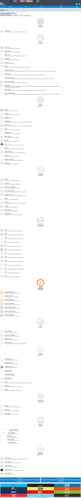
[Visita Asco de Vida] (13, 488)
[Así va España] (19, 1)
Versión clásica (44, 497)
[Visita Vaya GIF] (40, 495)
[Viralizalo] (38, 1)
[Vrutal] (23, 1)
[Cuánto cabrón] (21, 1)
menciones (61, 481)
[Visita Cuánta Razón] (40, 485)
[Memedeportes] (15, 1)
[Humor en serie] (28, 1)
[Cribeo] (26, 1)
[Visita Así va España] (40, 488)
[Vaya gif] (32, 1)
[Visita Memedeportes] (67, 485)
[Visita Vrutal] (13, 495)
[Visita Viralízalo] (13, 485)
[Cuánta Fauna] (30, 1)
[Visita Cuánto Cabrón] (67, 492)
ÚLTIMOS (10, 6)
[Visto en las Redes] (17, 1)
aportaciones (60, 478)
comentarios (20, 481)
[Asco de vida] (11, 1)
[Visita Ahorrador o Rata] (67, 495)
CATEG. (41, 6)
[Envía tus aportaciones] (77, 6)
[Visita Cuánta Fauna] (67, 488)
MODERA (61, 6)
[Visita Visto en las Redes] (13, 492)
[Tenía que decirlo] (34, 1)
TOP (26, 6)
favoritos (20, 478)
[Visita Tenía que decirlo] (40, 492)
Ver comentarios (15, 14)
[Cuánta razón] (13, 1)
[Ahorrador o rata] (36, 1)
